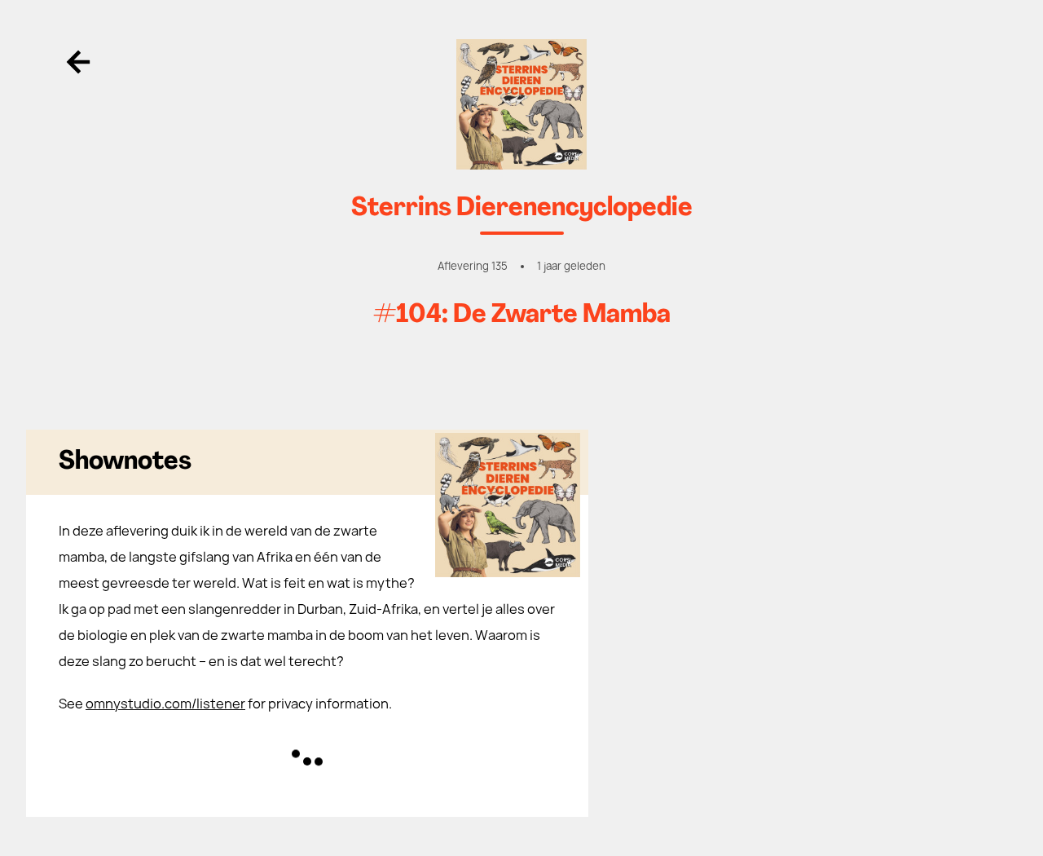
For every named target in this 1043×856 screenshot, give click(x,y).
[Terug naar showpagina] (521, 104)
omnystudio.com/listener (165, 704)
